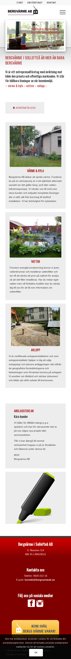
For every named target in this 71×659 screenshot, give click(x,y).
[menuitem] (20, 2)
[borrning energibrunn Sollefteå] (35, 146)
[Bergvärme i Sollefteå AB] (31, 12)
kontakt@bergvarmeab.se (40, 579)
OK (36, 652)
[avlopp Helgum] (35, 326)
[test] (35, 237)
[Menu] (61, 12)
